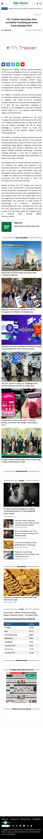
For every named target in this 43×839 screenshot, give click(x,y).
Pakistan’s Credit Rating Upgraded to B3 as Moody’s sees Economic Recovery (27, 554)
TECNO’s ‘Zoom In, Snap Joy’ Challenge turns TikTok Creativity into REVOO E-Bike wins (20, 384)
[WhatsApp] (18, 64)
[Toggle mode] (37, 3)
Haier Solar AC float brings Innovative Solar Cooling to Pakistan (19, 274)
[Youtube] (9, 826)
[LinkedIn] (8, 64)
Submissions (6, 822)
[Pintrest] (20, 826)
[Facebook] (3, 64)
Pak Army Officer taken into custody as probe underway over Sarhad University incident (27, 523)
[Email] (22, 64)
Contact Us (14, 819)
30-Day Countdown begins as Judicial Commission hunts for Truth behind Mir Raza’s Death (19, 511)
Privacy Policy (25, 819)
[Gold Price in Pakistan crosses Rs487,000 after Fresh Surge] (21, 582)
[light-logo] (21, 3)
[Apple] (31, 826)
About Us (5, 819)
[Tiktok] (17, 826)
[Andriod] (27, 826)
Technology (37, 14)
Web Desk (7, 30)
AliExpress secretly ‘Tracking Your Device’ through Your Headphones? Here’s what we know (22, 347)
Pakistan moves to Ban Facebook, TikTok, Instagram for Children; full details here (18, 310)
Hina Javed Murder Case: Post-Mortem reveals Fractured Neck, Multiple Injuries (26, 533)
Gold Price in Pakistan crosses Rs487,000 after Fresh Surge (20, 598)
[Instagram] (13, 826)
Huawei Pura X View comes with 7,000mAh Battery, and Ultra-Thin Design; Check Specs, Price (20, 422)
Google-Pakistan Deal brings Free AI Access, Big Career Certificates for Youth (21, 460)
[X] (13, 64)
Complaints (36, 819)
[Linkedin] (24, 826)
